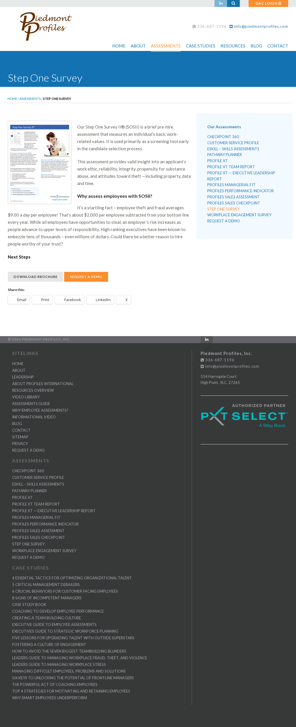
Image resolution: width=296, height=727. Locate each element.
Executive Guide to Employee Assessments (54, 624)
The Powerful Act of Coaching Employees (54, 684)
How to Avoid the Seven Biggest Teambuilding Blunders (69, 651)
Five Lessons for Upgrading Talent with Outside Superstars (73, 638)
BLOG (17, 423)
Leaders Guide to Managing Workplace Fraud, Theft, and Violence (79, 657)
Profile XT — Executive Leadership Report (241, 176)
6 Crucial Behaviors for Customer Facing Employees (65, 591)
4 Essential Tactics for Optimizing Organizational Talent (72, 578)
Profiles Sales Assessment (233, 197)
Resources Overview (33, 390)
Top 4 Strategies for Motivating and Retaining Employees (71, 691)
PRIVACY (20, 443)
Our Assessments (224, 126)
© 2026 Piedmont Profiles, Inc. (39, 339)
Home (118, 45)
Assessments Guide (31, 403)
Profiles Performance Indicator (240, 190)
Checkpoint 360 (223, 136)
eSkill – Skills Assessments (233, 149)
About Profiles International (42, 383)
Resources (233, 45)
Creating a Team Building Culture (46, 618)
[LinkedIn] (220, 3)
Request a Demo (86, 277)
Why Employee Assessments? (40, 410)
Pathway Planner (224, 154)
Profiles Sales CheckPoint (233, 203)
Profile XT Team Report (231, 166)
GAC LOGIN (267, 3)
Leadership (23, 377)
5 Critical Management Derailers (46, 584)
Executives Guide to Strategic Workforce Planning (65, 631)
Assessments (166, 45)
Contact (277, 45)
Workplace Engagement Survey (239, 215)
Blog (256, 45)
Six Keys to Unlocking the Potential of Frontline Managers (73, 677)
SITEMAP (20, 437)
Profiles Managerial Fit (231, 184)
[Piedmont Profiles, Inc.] (48, 25)
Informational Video (34, 417)
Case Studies (200, 45)
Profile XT (217, 160)
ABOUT (18, 370)
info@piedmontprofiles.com (260, 26)
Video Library (26, 397)
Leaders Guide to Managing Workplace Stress (59, 664)
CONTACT (21, 430)
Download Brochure (36, 277)
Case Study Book (29, 604)
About (138, 45)
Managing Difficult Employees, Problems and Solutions (69, 671)
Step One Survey (223, 209)
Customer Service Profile (233, 142)
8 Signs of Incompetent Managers (47, 598)
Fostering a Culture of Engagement (49, 644)
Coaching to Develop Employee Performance (58, 611)
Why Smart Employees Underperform (49, 697)
